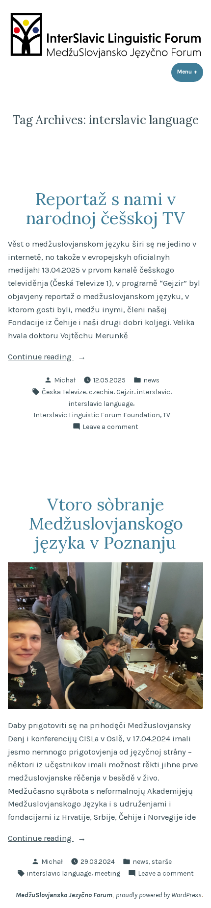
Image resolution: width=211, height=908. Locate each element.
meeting (107, 873)
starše (162, 861)
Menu (190, 71)
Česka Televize (64, 392)
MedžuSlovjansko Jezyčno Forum (64, 895)
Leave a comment (110, 427)
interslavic (153, 392)
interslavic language (101, 403)
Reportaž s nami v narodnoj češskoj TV (105, 208)
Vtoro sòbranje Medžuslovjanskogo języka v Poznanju (105, 523)
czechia (101, 392)
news (151, 380)
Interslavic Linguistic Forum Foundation (96, 415)
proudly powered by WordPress (159, 895)
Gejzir (125, 392)
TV (166, 415)
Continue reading (58, 358)
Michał (65, 380)
